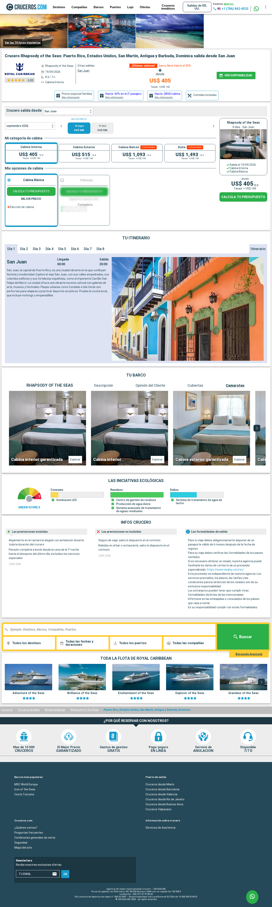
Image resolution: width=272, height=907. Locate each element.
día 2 (24, 249)
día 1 (11, 249)
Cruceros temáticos (168, 7)
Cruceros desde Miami (160, 784)
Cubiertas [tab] (195, 385)
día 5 (62, 249)
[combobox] (110, 629)
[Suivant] (256, 428)
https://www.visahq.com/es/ (225, 569)
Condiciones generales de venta (34, 837)
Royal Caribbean (55, 709)
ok (65, 874)
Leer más (15, 563)
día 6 (75, 249)
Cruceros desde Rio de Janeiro (165, 799)
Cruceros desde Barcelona (162, 789)
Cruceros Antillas (29, 709)
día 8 (100, 249)
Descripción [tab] (103, 385)
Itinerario (258, 249)
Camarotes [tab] (235, 385)
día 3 (37, 249)
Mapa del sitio (23, 847)
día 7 (88, 249)
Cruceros (7, 709)
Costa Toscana (24, 794)
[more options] (265, 7)
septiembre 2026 (17, 125)
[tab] (74, 95)
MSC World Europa (26, 784)
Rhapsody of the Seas (84, 709)
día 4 (49, 249)
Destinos (59, 7)
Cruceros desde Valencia (161, 794)
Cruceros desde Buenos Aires (164, 804)
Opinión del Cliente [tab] (150, 385)
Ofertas (145, 7)
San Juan (50, 111)
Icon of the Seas (24, 789)
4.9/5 (30, 80)
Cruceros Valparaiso (158, 809)
